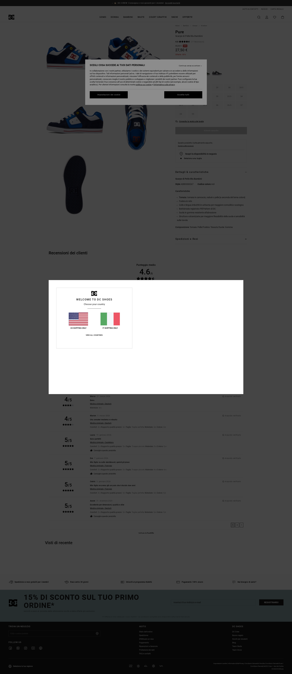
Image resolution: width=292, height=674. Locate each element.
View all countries (94, 335)
